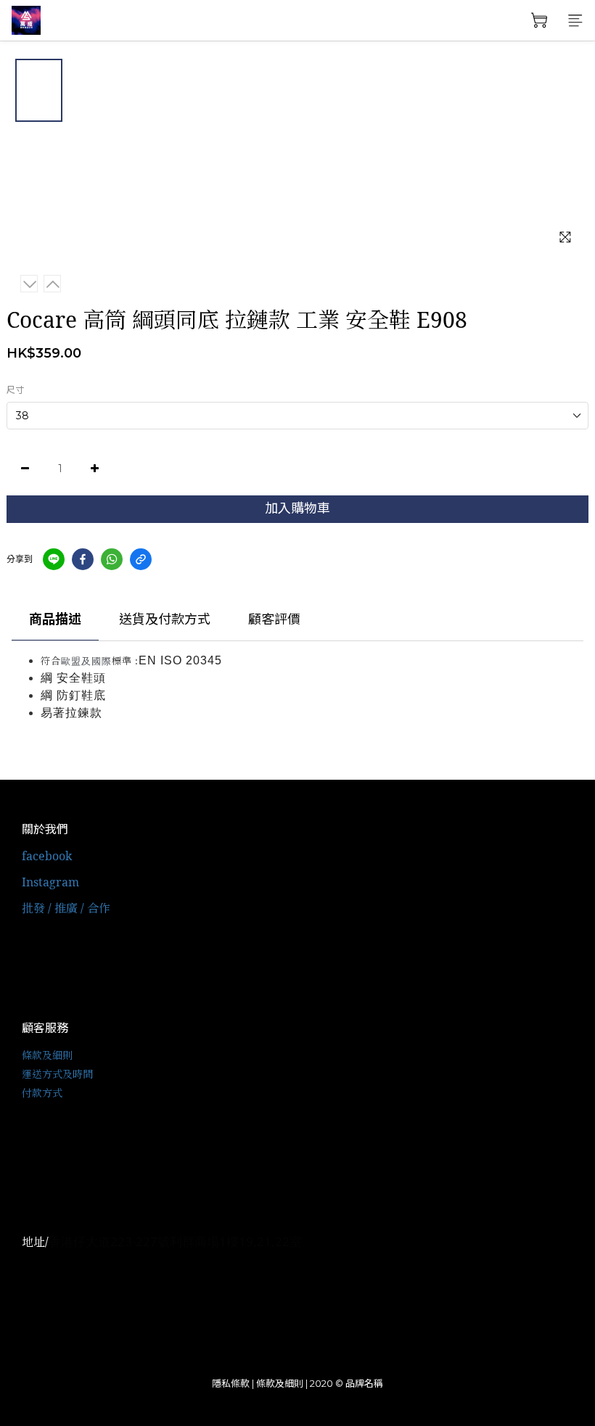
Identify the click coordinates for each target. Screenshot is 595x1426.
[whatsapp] (112, 559)
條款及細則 (47, 1055)
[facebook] (83, 559)
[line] (54, 559)
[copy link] (141, 559)
